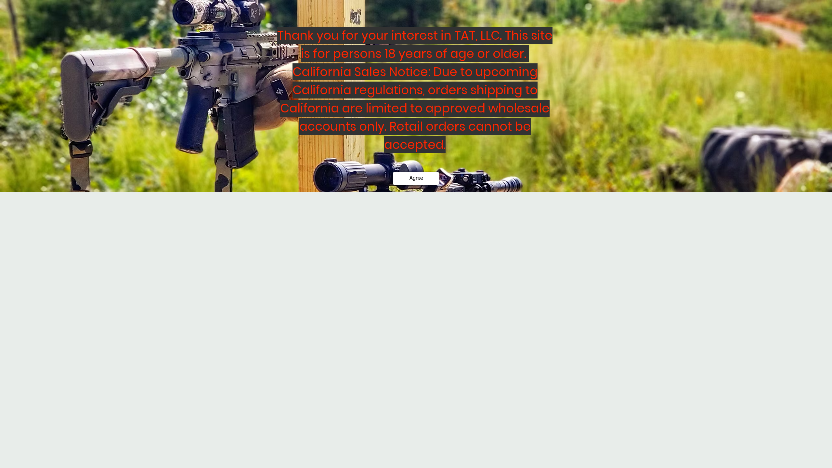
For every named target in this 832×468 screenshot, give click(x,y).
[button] (416, 178)
